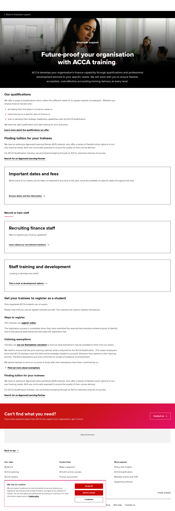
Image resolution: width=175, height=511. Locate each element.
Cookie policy (33, 496)
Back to (18, 14)
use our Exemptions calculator (32, 344)
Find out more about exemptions (24, 368)
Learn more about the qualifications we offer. (26, 130)
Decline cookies (89, 493)
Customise (89, 499)
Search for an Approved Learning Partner (24, 158)
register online (28, 323)
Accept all (89, 486)
